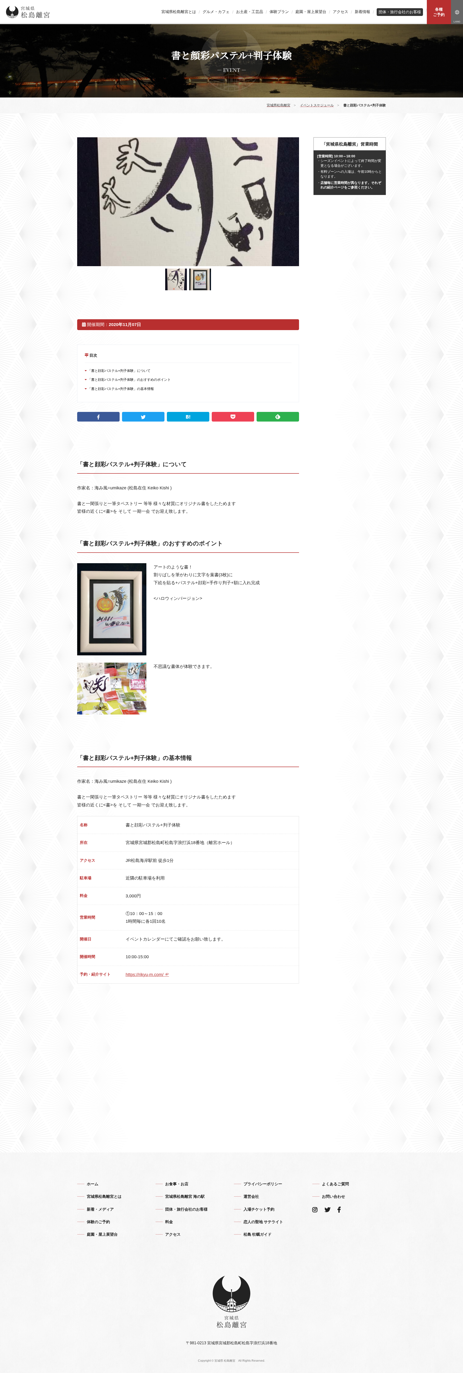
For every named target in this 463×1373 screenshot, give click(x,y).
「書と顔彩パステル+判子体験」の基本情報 (120, 389)
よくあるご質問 (335, 1184)
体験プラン (279, 12)
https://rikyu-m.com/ (145, 974)
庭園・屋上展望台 (310, 12)
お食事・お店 (176, 1184)
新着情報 (362, 12)
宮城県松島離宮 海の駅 (185, 1196)
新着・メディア (100, 1209)
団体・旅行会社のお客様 (400, 12)
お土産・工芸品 (249, 12)
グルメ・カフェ (216, 12)
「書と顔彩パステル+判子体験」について (118, 371)
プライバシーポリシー (263, 1184)
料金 (169, 1222)
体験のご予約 (98, 1222)
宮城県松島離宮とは (178, 12)
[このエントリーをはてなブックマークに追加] (188, 417)
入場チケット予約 (259, 1209)
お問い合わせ (333, 1196)
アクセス (340, 12)
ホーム (92, 1184)
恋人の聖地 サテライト (263, 1222)
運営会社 (251, 1196)
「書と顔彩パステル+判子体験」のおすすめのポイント (129, 379)
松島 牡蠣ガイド (258, 1234)
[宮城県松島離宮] (28, 12)
